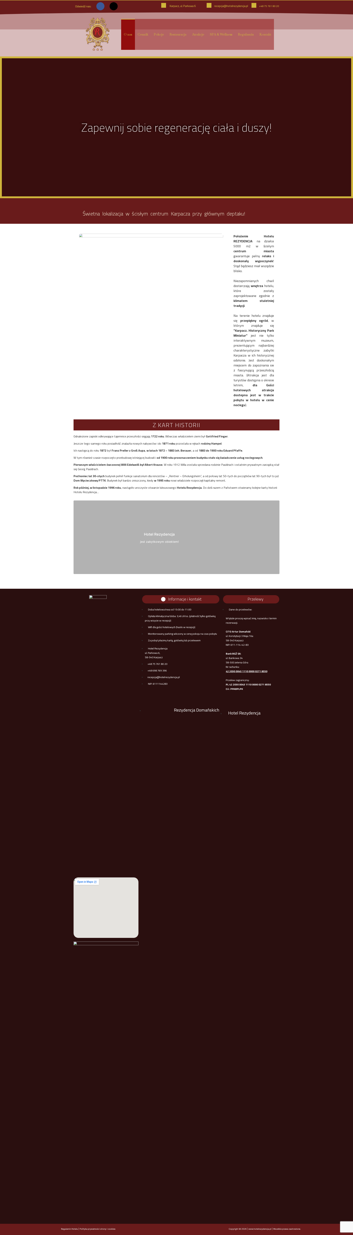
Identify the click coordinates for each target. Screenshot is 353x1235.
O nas (128, 34)
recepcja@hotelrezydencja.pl (231, 6)
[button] (7, 127)
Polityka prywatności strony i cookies (97, 1229)
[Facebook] (100, 6)
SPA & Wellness (221, 34)
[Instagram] (114, 6)
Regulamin (246, 34)
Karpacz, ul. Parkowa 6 (183, 6)
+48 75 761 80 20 (269, 6)
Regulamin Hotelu (69, 1229)
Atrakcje (198, 34)
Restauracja (178, 34)
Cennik (143, 34)
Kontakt (265, 34)
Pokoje (159, 34)
